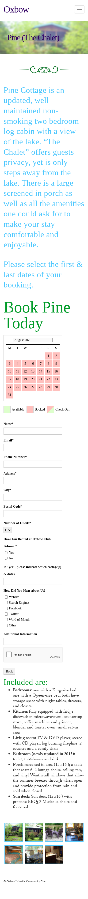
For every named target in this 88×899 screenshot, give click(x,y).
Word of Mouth (19, 619)
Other (12, 625)
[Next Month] (57, 340)
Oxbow (16, 9)
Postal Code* (13, 506)
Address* (10, 473)
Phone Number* (15, 457)
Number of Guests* (17, 523)
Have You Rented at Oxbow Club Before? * (27, 542)
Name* (8, 424)
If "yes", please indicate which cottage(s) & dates (32, 570)
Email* (9, 440)
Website (14, 597)
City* (7, 490)
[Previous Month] (8, 340)
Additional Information (20, 634)
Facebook (15, 608)
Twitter (14, 614)
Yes (11, 552)
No (11, 558)
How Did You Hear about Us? (25, 590)
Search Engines (19, 602)
